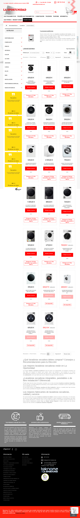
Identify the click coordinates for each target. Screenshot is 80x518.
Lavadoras (22, 25)
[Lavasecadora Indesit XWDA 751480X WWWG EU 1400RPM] (67, 278)
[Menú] (77, 508)
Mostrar (48, 52)
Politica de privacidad (8, 464)
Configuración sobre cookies (73, 514)
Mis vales (24, 464)
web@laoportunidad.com (39, 4)
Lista (74, 53)
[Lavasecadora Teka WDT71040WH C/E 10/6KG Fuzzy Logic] (67, 236)
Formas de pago (7, 476)
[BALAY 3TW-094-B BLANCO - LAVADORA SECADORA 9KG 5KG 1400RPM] (67, 151)
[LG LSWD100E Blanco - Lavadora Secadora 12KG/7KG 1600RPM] (49, 151)
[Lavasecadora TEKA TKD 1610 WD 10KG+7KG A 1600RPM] (49, 278)
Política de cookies (7, 466)
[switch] (74, 512)
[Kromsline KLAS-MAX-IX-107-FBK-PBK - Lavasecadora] (67, 68)
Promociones (27, 19)
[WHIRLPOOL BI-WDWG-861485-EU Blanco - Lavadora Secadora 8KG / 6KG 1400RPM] (49, 236)
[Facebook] (12, 449)
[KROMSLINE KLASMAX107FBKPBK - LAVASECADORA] (31, 68)
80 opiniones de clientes (13, 113)
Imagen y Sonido (17, 19)
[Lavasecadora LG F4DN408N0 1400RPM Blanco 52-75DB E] (31, 318)
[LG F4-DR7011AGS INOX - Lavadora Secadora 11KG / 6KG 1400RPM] (31, 193)
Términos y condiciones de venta (11, 463)
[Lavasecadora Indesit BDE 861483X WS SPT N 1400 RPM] (67, 110)
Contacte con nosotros (9, 459)
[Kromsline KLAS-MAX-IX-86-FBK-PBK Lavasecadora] (49, 68)
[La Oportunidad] (14, 9)
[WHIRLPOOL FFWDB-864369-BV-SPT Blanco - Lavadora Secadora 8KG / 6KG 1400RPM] (31, 110)
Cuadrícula (70, 53)
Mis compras (25, 457)
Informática (64, 16)
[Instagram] (16, 449)
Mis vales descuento (27, 459)
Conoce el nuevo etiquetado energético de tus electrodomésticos (10, 492)
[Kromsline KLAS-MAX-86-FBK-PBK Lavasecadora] (49, 110)
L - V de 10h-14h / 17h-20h (44, 2)
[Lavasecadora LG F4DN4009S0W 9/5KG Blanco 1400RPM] (49, 318)
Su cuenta (70, 11)
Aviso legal (6, 461)
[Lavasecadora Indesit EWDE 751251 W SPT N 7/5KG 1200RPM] (31, 151)
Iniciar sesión (69, 12)
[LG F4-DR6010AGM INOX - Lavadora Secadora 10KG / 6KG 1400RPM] (49, 193)
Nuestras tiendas (7, 457)
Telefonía (56, 16)
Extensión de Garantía (8, 486)
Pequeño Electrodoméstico (25, 16)
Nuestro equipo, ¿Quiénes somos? (11, 488)
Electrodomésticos (10, 16)
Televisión (48, 16)
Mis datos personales (27, 463)
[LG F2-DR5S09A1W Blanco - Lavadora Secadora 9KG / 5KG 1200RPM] (67, 193)
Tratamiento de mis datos (9, 468)
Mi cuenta (25, 454)
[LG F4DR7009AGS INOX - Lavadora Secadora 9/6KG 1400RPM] (31, 236)
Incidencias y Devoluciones (9, 472)
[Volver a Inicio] (6, 26)
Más (41, 41)
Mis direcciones (26, 461)
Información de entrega (9, 470)
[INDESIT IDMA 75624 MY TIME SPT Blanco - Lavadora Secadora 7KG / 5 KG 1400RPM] (31, 278)
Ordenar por (26, 52)
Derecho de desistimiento (9, 474)
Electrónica (7, 19)
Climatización (40, 16)
